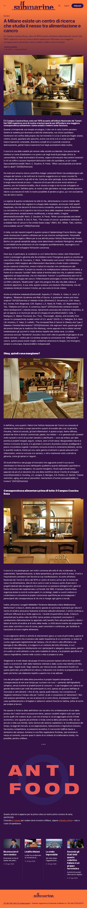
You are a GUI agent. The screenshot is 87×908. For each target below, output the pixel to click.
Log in (66, 6)
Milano (7, 16)
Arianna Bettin (10, 47)
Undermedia (24, 903)
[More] (4, 6)
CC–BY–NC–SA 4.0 (11, 903)
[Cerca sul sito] (59, 6)
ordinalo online (65, 820)
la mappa (16, 820)
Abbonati (77, 6)
